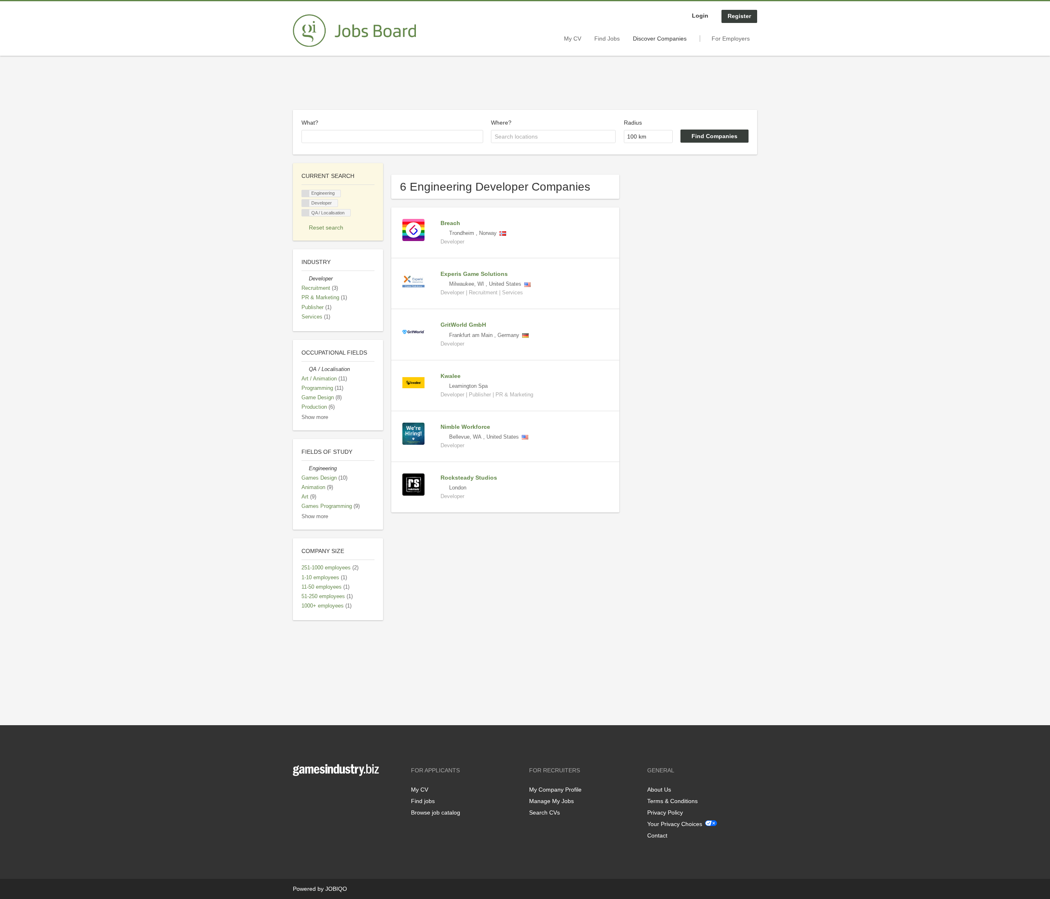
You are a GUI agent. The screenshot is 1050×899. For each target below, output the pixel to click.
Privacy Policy (665, 812)
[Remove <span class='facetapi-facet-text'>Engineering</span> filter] (305, 193)
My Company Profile (555, 789)
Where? (501, 122)
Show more (314, 417)
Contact (657, 835)
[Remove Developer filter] (305, 279)
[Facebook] (299, 793)
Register (739, 16)
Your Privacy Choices (674, 824)
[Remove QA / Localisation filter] (305, 369)
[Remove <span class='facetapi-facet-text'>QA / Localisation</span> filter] (305, 212)
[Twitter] (312, 793)
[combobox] (392, 136)
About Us (659, 789)
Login (700, 15)
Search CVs (544, 812)
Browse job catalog (435, 812)
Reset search (326, 227)
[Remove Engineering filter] (305, 468)
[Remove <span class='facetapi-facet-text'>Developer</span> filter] (305, 203)
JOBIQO (336, 888)
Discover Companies (660, 38)
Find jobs (423, 801)
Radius (633, 122)
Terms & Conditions (672, 801)
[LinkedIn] (324, 793)
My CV (572, 38)
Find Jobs (607, 38)
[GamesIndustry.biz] (354, 30)
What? (309, 122)
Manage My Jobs (551, 801)
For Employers (731, 38)
